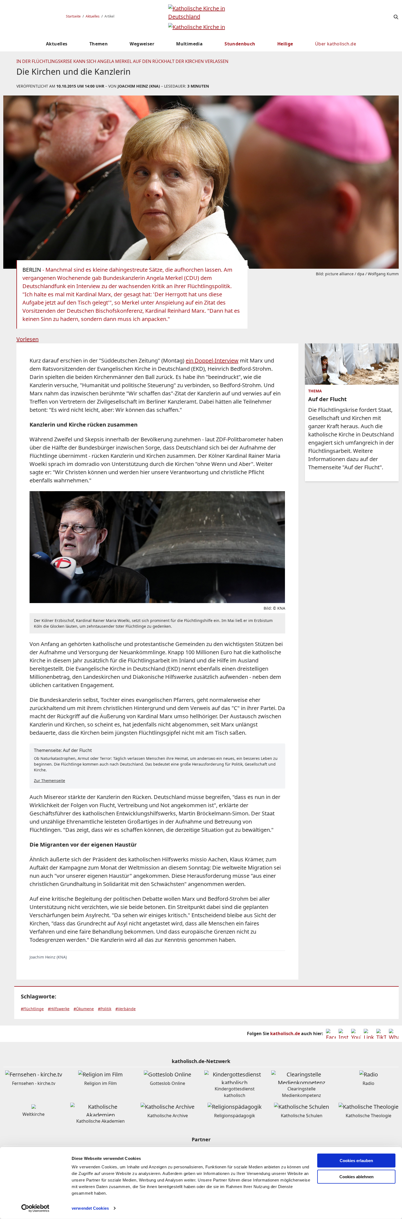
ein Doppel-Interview (212, 360)
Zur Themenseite (49, 780)
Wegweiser (142, 44)
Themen (98, 44)
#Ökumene (84, 1008)
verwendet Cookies (90, 1208)
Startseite (73, 16)
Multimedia (189, 44)
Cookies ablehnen (356, 1176)
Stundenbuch (240, 44)
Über (335, 44)
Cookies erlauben (356, 1160)
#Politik (104, 1008)
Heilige (285, 44)
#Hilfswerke (58, 1008)
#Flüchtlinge (32, 1008)
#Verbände (125, 1008)
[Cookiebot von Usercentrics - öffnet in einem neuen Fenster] (35, 1208)
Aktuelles (93, 16)
